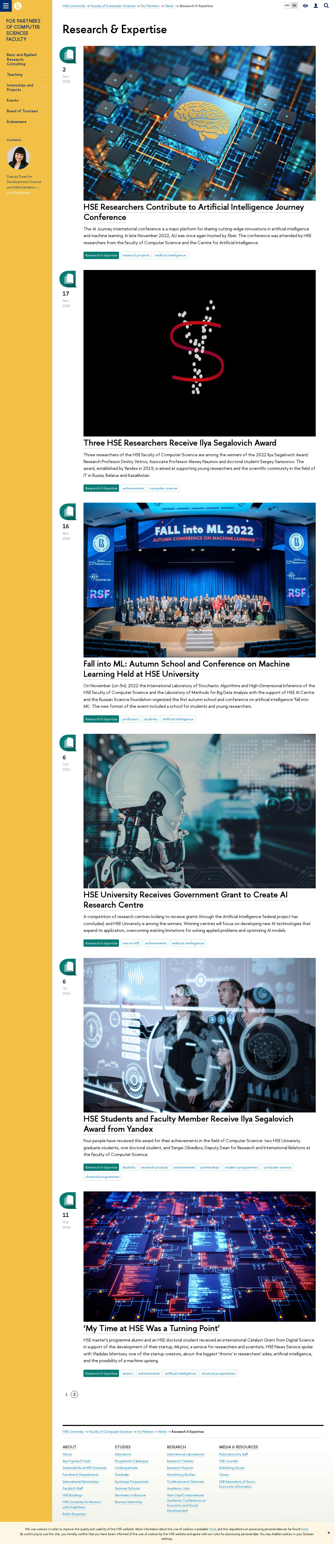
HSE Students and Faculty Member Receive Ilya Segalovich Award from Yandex (189, 1123)
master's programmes (241, 1167)
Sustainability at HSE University (85, 1468)
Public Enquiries (74, 1514)
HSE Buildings (72, 1495)
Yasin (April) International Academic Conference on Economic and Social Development (186, 1503)
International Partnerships (81, 1481)
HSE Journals (228, 1461)
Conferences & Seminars (185, 1481)
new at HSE (131, 943)
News (163, 1431)
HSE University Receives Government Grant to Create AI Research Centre (186, 899)
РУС (287, 5)
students (150, 719)
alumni (128, 1373)
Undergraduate (126, 1468)
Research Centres (180, 1461)
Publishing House (231, 1468)
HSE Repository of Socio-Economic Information (237, 1484)
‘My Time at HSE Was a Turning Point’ (152, 1328)
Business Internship (128, 1502)
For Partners (145, 1431)
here (212, 1529)
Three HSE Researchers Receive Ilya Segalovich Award (180, 442)
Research (176, 1447)
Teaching (14, 74)
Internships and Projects (20, 87)
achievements (133, 488)
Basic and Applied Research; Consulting (21, 59)
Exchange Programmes (131, 1481)
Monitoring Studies (181, 1474)
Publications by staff (233, 1454)
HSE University (73, 1431)
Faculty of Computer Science (110, 1431)
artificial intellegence (188, 943)
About (69, 1447)
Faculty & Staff (73, 1488)
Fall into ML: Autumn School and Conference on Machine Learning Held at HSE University (187, 668)
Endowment (17, 121)
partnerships (209, 1167)
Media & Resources (238, 1447)
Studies (123, 1447)
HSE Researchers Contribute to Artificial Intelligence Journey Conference (194, 212)
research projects (136, 255)
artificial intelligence (170, 255)
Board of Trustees (22, 110)
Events (13, 100)
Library (224, 1474)
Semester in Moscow (130, 1495)
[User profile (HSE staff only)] (316, 6)
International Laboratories (185, 1454)
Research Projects (180, 1468)
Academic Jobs (178, 1488)
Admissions (123, 1454)
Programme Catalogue (131, 1461)
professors (131, 719)
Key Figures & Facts (77, 1461)
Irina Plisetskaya (18, 192)
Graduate (122, 1474)
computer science (163, 488)
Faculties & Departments (80, 1474)
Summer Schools (127, 1488)
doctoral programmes (102, 1176)
